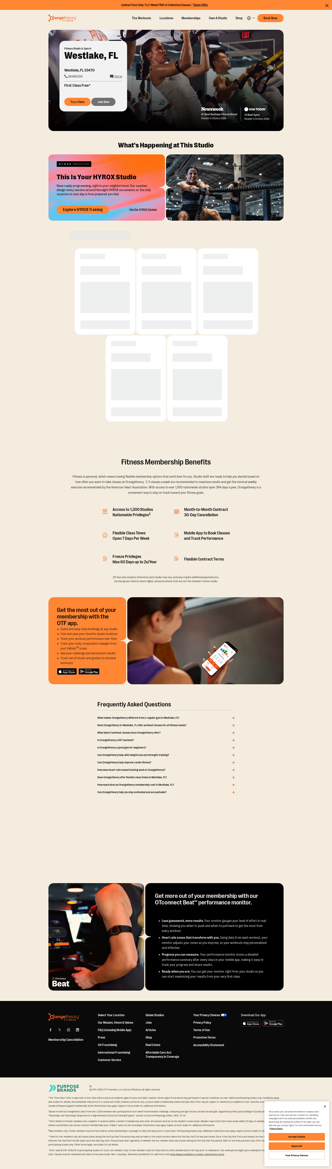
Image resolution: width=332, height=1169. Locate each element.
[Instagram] (68, 1030)
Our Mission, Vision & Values (115, 1022)
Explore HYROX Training (83, 209)
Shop (239, 18)
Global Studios (155, 1015)
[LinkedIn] (77, 1030)
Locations (166, 18)
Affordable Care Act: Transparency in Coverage (162, 1054)
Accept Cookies (296, 1136)
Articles (151, 1030)
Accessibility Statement (208, 1045)
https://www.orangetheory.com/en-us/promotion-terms (197, 1154)
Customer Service (109, 1060)
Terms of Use (201, 1030)
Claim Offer (200, 5)
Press (101, 1037)
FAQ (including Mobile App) (115, 1030)
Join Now (103, 102)
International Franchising (114, 1052)
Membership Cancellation (65, 1040)
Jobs (149, 1022)
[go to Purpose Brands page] (64, 1088)
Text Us (118, 76)
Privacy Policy (202, 1022)
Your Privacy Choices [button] (206, 1015)
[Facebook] (50, 1030)
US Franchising (107, 1045)
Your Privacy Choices (296, 1155)
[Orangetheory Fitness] (64, 1017)
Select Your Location (111, 1015)
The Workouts (141, 18)
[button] (251, 18)
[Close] (325, 1106)
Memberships (191, 18)
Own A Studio (218, 18)
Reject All (297, 1146)
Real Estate (153, 1045)
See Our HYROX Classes (143, 209)
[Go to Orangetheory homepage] (62, 18)
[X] (59, 1030)
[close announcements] (327, 5)
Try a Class (77, 102)
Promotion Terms (204, 1037)
